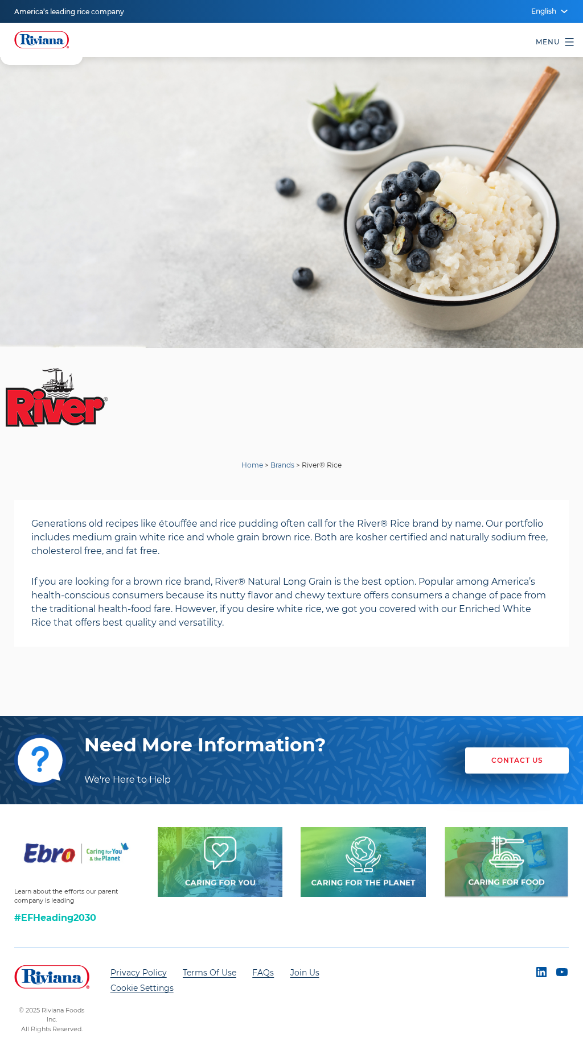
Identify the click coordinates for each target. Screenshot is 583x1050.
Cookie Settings (142, 988)
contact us (517, 760)
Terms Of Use (209, 973)
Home (252, 465)
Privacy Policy (138, 973)
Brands (282, 465)
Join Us (304, 973)
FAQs (263, 973)
